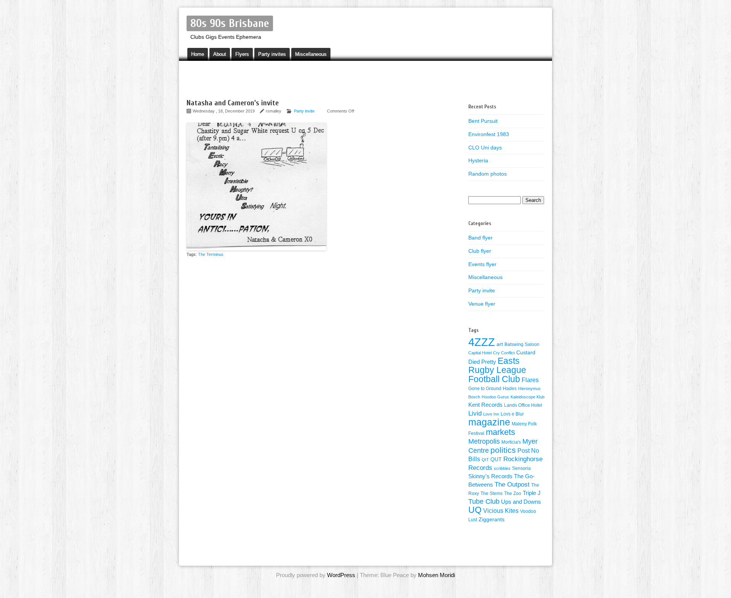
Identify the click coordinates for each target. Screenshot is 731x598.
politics (503, 450)
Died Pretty (482, 362)
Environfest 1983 (488, 134)
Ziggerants (491, 519)
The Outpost (512, 484)
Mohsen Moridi (436, 575)
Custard (525, 352)
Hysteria (478, 160)
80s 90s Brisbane (229, 23)
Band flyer (480, 238)
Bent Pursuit (483, 121)
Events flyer (482, 264)
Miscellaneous (311, 54)
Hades (510, 388)
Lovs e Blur (512, 414)
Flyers (242, 54)
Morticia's (511, 442)
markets (500, 432)
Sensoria (521, 468)
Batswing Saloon (521, 344)
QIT (485, 459)
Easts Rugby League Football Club (497, 370)
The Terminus (210, 254)
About (219, 54)
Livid (475, 413)
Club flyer (479, 251)
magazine (489, 422)
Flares (530, 380)
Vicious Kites (501, 511)
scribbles (502, 468)
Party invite (304, 111)
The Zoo (512, 493)
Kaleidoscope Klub (527, 397)
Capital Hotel (480, 353)
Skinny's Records (490, 476)
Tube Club (484, 501)
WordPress (341, 575)
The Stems (491, 493)
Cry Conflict (504, 353)
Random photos (487, 174)
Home (197, 54)
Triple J (532, 493)
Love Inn (491, 414)
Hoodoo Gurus (495, 397)
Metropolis (484, 441)
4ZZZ (481, 342)
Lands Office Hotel (523, 405)
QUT (496, 459)
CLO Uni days (485, 147)
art (499, 344)
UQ (475, 510)
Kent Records (485, 405)
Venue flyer (481, 304)
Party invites (272, 54)
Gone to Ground (484, 388)
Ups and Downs (521, 502)
